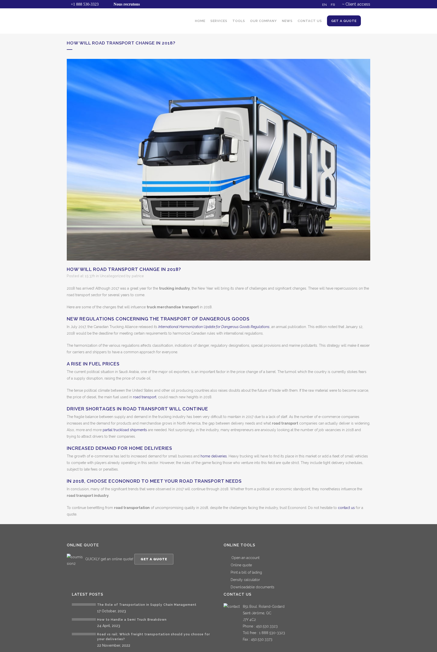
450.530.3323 (267, 626)
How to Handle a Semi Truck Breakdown (132, 619)
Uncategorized (112, 276)
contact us (346, 508)
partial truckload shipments (125, 430)
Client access (357, 4)
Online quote (241, 565)
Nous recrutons (127, 4)
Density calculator (245, 580)
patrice (138, 276)
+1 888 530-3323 (85, 4)
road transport (144, 397)
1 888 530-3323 (272, 633)
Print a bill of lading (246, 572)
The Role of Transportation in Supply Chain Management (146, 605)
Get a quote (154, 559)
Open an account (245, 558)
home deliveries (214, 456)
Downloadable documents (252, 587)
